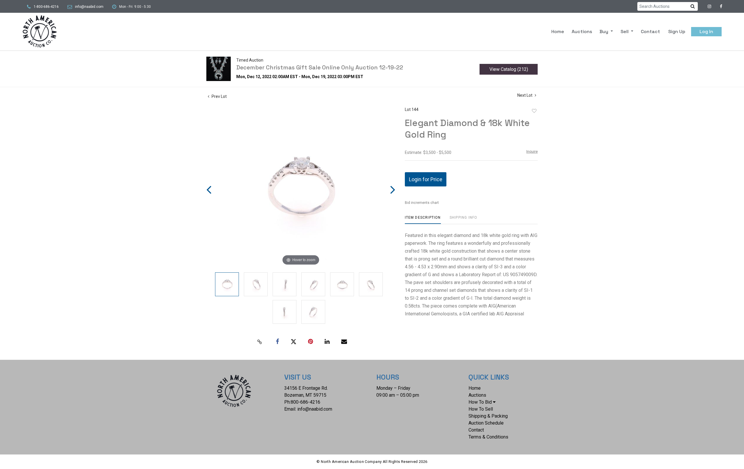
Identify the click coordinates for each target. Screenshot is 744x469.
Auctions (582, 31)
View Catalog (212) (508, 69)
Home (557, 31)
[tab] (423, 219)
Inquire (532, 151)
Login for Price (425, 179)
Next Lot (525, 95)
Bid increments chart (422, 203)
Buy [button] (604, 31)
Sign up (676, 31)
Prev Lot (219, 96)
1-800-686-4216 (46, 7)
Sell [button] (625, 31)
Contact (650, 31)
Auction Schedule (486, 423)
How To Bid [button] (480, 402)
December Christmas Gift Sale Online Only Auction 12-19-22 (319, 67)
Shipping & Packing (488, 416)
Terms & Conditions (488, 437)
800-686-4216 (305, 402)
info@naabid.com (89, 7)
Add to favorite (534, 111)
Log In (706, 31)
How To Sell (480, 409)
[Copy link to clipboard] (259, 341)
